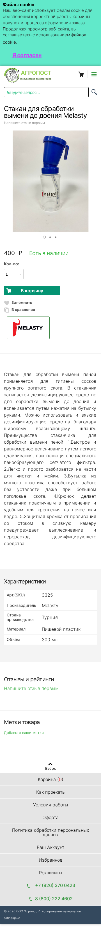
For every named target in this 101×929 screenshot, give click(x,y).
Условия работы (50, 805)
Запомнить (22, 302)
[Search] (94, 92)
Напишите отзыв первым (24, 123)
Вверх (50, 768)
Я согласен (27, 55)
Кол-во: (11, 263)
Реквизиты (50, 872)
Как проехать (50, 792)
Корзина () (50, 779)
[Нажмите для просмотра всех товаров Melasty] (50, 328)
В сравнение (23, 309)
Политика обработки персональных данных (50, 832)
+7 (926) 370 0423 (54, 885)
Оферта (50, 817)
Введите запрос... (23, 92)
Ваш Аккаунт (50, 847)
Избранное (50, 860)
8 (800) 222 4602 (54, 898)
